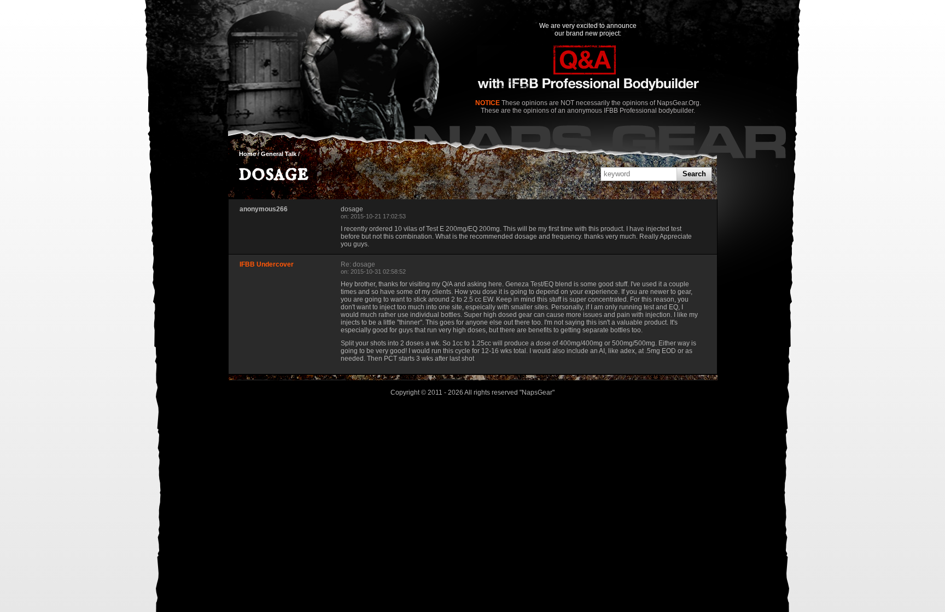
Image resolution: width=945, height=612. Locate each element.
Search (694, 174)
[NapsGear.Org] (588, 69)
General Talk (278, 154)
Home (247, 154)
